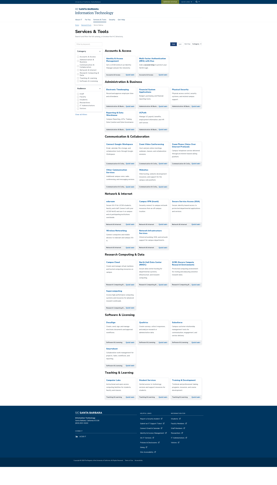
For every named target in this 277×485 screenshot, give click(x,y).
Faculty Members (177, 423)
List (180, 44)
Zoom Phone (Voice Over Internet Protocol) (184, 145)
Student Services (147, 380)
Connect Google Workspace (119, 144)
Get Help (121, 19)
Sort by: (187, 44)
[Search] (198, 2)
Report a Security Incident (150, 419)
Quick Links (185, 2)
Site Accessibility (146, 452)
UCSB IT (82, 436)
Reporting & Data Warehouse (114, 113)
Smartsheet (112, 348)
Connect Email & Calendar (150, 428)
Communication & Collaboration (87, 66)
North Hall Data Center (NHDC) (150, 263)
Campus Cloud (113, 262)
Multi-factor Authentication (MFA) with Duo (152, 59)
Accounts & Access (88, 57)
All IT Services (145, 438)
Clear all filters (81, 114)
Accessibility (139, 460)
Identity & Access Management (114, 59)
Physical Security (180, 89)
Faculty (83, 97)
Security (112, 19)
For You (88, 19)
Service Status (170, 2)
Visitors (83, 108)
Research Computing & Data (89, 74)
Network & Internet (88, 70)
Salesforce (177, 322)
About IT (78, 19)
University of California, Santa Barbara (88, 2)
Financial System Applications (147, 90)
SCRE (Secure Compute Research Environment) (183, 263)
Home (77, 25)
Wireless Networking (116, 230)
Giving (142, 447)
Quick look (130, 75)
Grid (173, 44)
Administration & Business (87, 61)
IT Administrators (87, 105)
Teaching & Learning (88, 78)
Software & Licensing (89, 81)
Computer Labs (113, 380)
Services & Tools (99, 19)
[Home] (95, 14)
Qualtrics (143, 322)
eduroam (110, 201)
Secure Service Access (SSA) (186, 201)
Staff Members (176, 428)
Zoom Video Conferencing (151, 144)
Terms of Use (129, 460)
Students (84, 100)
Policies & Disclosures (148, 442)
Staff (82, 94)
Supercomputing (114, 291)
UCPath (142, 112)
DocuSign (110, 322)
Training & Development (184, 380)
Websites (143, 170)
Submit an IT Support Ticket (151, 423)
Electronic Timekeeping (117, 89)
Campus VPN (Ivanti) (149, 201)
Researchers (85, 103)
